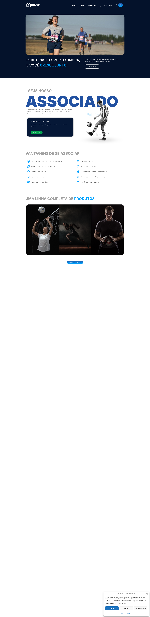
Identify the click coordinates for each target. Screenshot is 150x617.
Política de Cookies (125, 613)
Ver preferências (140, 608)
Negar (126, 608)
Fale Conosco (92, 5)
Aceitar (112, 608)
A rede (74, 5)
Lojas (82, 5)
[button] (146, 594)
